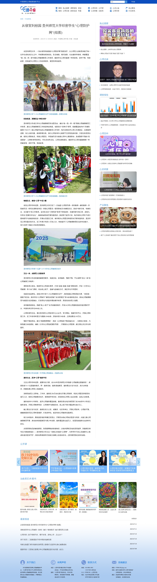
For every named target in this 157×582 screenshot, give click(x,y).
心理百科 (94, 8)
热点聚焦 (132, 8)
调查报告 (73, 8)
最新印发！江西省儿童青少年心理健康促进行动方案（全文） (42, 549)
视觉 (60, 11)
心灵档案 (94, 11)
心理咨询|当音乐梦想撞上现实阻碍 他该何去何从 (116, 199)
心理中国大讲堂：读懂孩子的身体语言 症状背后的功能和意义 (122, 469)
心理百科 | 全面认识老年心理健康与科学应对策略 (116, 163)
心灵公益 (116, 8)
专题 (79, 11)
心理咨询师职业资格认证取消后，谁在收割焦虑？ (117, 231)
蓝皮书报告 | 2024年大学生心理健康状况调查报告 (116, 121)
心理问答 (116, 11)
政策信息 (73, 11)
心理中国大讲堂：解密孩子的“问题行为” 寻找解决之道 (92, 469)
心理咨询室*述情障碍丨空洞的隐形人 (113, 195)
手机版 (133, 1)
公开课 (101, 8)
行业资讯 (132, 11)
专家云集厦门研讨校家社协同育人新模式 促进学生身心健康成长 (43, 544)
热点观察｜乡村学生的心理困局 (111, 49)
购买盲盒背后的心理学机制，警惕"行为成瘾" (118, 44)
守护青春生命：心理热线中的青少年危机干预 (63, 469)
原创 (79, 8)
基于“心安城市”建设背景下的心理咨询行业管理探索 (117, 235)
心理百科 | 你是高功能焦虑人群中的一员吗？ (115, 159)
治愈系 (101, 11)
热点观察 (66, 8)
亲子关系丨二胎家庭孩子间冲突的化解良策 (34, 469)
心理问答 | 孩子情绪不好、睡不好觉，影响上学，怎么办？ (41, 535)
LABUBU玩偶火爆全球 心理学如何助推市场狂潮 (118, 226)
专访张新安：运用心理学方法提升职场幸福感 (115, 85)
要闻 (60, 8)
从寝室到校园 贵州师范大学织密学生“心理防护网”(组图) (40, 525)
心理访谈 (66, 11)
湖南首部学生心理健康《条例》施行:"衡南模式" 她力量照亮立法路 (44, 530)
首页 (21, 19)
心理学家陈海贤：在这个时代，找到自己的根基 (116, 89)
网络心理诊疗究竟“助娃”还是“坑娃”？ (113, 53)
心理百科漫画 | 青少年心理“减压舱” (118, 154)
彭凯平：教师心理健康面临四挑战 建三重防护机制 (118, 80)
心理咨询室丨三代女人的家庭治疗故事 (118, 190)
